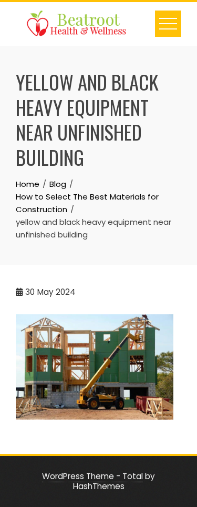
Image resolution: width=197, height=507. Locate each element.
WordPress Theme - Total (92, 476)
